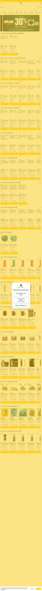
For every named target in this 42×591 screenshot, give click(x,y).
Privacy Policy (3, 589)
